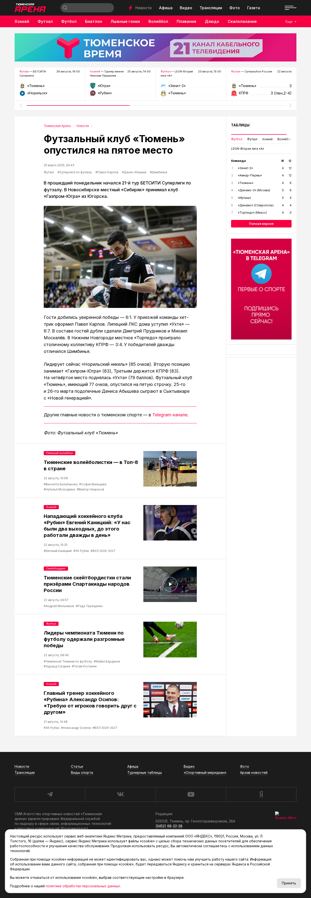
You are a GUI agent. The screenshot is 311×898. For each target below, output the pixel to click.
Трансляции (210, 7)
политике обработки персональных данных (83, 886)
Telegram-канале (169, 414)
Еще (289, 21)
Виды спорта (82, 772)
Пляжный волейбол (59, 453)
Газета (253, 7)
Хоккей (22, 21)
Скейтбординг (56, 568)
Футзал (45, 21)
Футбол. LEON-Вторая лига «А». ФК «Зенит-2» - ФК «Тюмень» (191, 87)
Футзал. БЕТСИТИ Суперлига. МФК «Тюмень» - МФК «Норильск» (49, 87)
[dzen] (261, 794)
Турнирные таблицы (144, 772)
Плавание (186, 21)
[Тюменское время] (155, 47)
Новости (143, 7)
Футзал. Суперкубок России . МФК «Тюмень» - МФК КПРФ (261, 87)
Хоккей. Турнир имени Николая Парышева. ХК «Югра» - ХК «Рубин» (120, 87)
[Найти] (65, 7)
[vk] (120, 794)
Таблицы (240, 125)
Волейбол (158, 21)
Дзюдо (212, 21)
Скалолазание (242, 21)
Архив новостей (254, 772)
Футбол (69, 21)
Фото (234, 7)
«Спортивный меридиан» (205, 772)
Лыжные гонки (125, 21)
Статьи (77, 766)
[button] (21, 105)
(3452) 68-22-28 (169, 826)
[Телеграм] (261, 289)
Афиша (166, 7)
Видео (186, 7)
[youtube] (191, 794)
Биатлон (93, 21)
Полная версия (261, 224)
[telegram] (50, 794)
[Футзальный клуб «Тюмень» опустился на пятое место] (120, 257)
